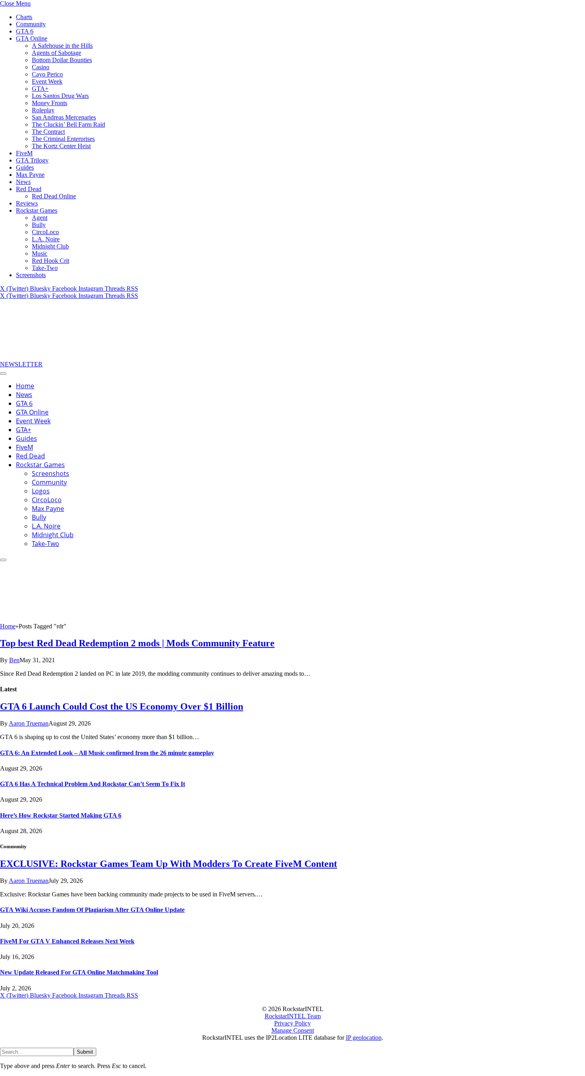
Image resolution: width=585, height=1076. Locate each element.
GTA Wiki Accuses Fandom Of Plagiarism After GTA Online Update (92, 909)
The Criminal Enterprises (63, 138)
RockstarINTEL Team (293, 1016)
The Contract (48, 131)
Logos (41, 491)
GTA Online (31, 38)
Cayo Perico (47, 74)
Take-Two (45, 267)
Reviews (27, 203)
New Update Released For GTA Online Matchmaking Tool (79, 972)
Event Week (47, 81)
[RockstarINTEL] (59, 357)
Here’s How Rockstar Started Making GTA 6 (60, 815)
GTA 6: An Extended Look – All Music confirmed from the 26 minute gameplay (107, 752)
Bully (39, 224)
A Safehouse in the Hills (62, 45)
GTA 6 (24, 31)
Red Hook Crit (50, 260)
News (23, 181)
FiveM (24, 153)
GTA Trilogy (32, 160)
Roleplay (43, 110)
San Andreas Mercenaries (64, 117)
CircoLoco (45, 232)
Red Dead (28, 189)
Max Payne (30, 174)
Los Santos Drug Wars (60, 95)
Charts (24, 17)
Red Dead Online (54, 196)
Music (39, 253)
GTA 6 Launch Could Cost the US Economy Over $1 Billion (121, 706)
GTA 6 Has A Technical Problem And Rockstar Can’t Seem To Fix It (92, 784)
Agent (39, 217)
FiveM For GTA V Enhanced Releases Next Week (67, 941)
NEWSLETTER (21, 364)
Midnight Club (50, 246)
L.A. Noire (46, 239)
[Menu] (3, 373)
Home (25, 385)
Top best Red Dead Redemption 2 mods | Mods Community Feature (137, 643)
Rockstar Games (36, 210)
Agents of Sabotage (56, 52)
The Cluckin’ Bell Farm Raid (68, 124)
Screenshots (31, 275)
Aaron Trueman (29, 723)
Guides (25, 167)
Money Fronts (49, 103)
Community (31, 24)
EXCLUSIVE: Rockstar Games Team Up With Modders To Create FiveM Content (168, 864)
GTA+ (40, 88)
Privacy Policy (292, 1023)
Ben (14, 660)
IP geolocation (364, 1037)
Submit (85, 1052)
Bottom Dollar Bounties (62, 60)
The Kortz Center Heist (61, 146)
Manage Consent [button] (292, 1030)
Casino (40, 67)
